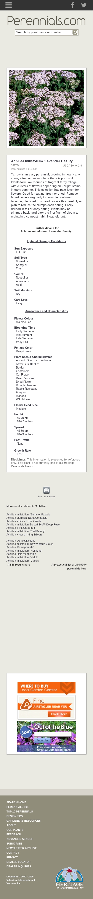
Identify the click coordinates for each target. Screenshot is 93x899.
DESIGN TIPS (14, 816)
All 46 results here (19, 564)
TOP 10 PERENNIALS (19, 811)
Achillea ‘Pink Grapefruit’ (20, 527)
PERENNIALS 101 (17, 807)
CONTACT (12, 852)
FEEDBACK (13, 834)
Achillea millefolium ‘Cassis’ (22, 560)
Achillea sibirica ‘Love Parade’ (24, 521)
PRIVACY (12, 857)
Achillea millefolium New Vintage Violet (29, 544)
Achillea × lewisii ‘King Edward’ (24, 534)
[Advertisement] (46, 54)
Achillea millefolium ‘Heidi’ (22, 557)
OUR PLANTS (14, 829)
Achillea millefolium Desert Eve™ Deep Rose (33, 524)
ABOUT (11, 825)
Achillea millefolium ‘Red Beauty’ (25, 531)
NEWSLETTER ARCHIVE (21, 848)
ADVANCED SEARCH (19, 839)
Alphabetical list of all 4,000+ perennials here (69, 566)
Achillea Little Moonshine (21, 554)
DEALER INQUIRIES (18, 866)
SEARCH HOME (16, 802)
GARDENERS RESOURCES (23, 820)
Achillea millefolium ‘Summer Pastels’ (28, 514)
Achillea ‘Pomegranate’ (20, 547)
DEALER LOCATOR (18, 861)
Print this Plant (46, 496)
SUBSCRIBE (14, 843)
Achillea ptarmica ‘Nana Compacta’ (27, 517)
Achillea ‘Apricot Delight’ (20, 540)
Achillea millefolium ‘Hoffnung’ (24, 550)
